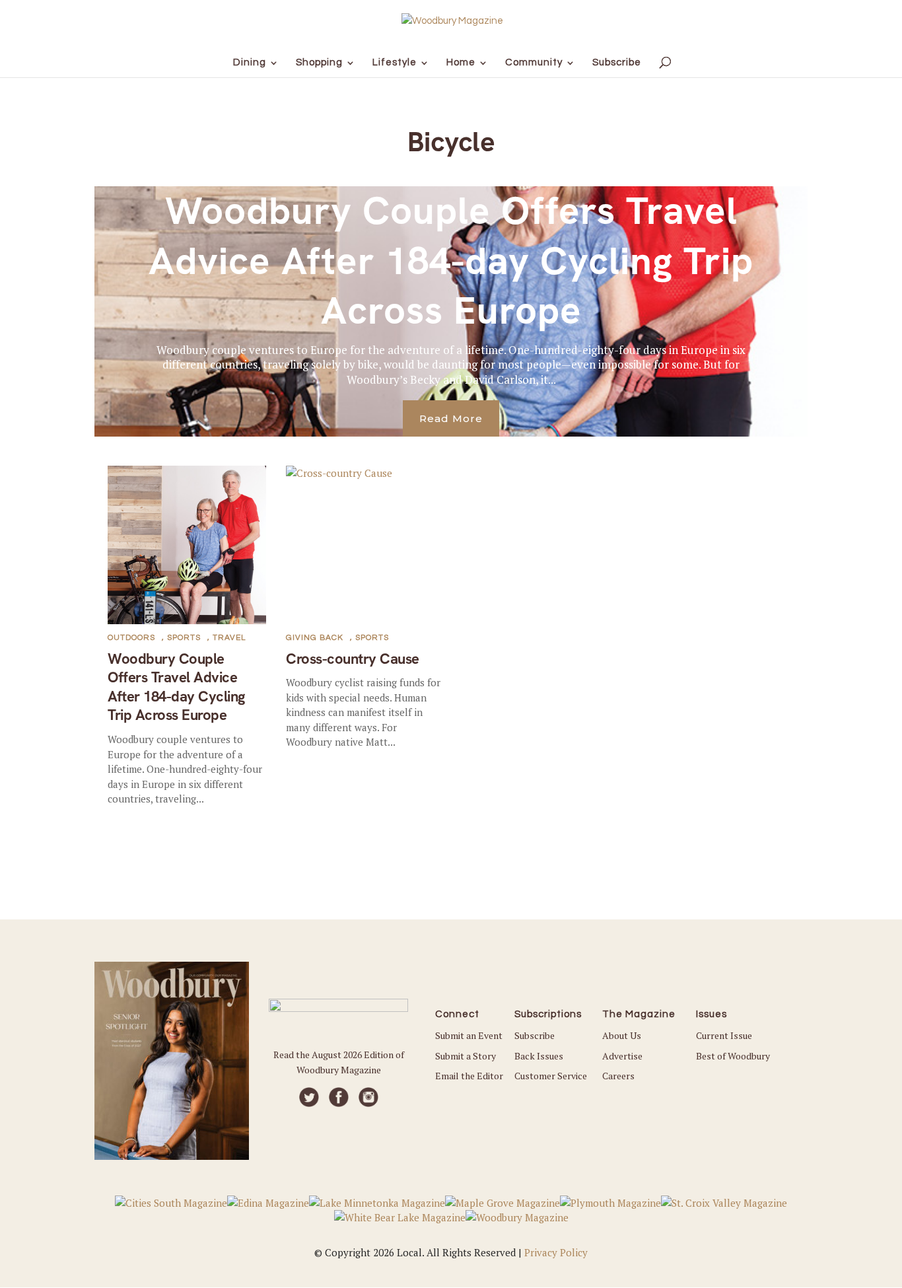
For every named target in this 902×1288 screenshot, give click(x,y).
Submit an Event (469, 1035)
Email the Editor (469, 1075)
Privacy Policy (556, 1252)
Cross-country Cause (352, 658)
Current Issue (724, 1035)
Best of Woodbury (733, 1056)
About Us (621, 1035)
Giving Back (314, 637)
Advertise (622, 1056)
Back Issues (538, 1056)
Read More (451, 418)
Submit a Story (465, 1056)
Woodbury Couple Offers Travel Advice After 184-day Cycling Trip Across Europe (451, 261)
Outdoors (131, 637)
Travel (229, 637)
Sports (184, 637)
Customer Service (550, 1075)
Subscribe (534, 1035)
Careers (618, 1075)
